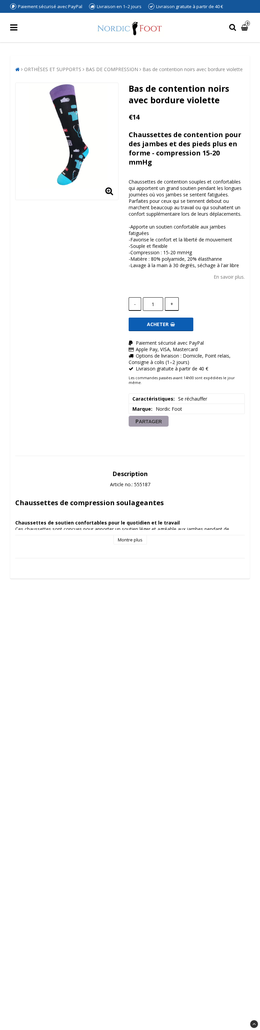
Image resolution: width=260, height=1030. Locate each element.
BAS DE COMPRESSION (112, 69)
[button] (245, 28)
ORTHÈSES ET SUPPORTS (52, 69)
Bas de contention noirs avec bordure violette (193, 69)
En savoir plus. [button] (229, 277)
